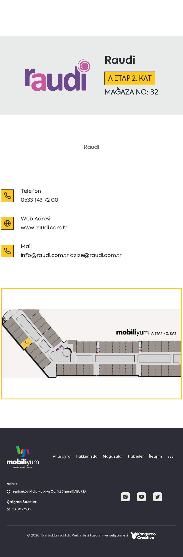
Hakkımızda (83, 14)
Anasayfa (59, 14)
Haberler (131, 14)
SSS (170, 456)
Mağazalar (109, 14)
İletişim (149, 14)
